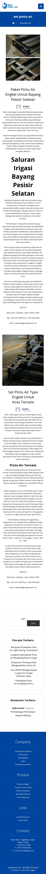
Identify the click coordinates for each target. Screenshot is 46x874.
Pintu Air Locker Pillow (23, 787)
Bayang (7, 200)
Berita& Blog (23, 758)
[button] (41, 6)
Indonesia (22, 205)
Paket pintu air (15, 258)
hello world (18, 708)
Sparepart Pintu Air (23, 794)
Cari (23, 618)
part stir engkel (13, 514)
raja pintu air (19, 250)
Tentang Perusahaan (23, 751)
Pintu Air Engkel (23, 784)
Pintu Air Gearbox (23, 791)
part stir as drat (15, 512)
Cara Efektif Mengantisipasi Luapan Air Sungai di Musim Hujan (23, 673)
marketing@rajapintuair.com (26, 323)
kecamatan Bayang (32, 224)
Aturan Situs (23, 820)
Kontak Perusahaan (23, 764)
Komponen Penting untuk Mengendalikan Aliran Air (23, 664)
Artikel (26, 106)
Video (23, 761)
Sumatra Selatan (36, 128)
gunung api (16, 441)
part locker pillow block (32, 514)
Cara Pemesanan (23, 817)
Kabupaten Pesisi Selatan (24, 203)
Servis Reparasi (23, 797)
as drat (37, 255)
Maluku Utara (16, 443)
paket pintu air (14, 122)
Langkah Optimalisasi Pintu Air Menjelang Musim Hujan (23, 656)
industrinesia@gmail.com (24, 850)
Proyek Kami (23, 754)
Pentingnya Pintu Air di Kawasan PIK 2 (23, 682)
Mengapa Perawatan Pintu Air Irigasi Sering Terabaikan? (23, 649)
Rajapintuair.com (16, 239)
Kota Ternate (9, 438)
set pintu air (28, 428)
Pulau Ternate (37, 441)
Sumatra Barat (12, 205)
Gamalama (25, 441)
